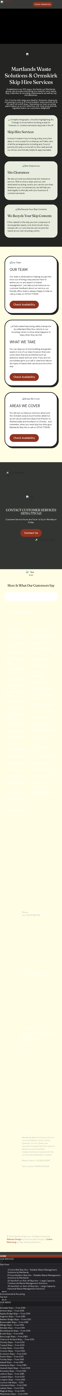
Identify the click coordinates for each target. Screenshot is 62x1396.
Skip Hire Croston (16, 743)
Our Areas (5, 1302)
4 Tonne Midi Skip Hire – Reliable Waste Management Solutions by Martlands (32, 1271)
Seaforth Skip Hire (42, 717)
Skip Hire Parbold (42, 688)
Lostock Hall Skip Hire (42, 651)
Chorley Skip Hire (16, 724)
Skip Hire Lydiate (42, 659)
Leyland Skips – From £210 (12, 1377)
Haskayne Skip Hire (17, 776)
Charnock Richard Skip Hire (16, 716)
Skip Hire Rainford (42, 704)
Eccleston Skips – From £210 (13, 1354)
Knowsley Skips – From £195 (13, 1371)
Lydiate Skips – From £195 (12, 1388)
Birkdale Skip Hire (16, 685)
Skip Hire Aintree (16, 636)
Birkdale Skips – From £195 (12, 1328)
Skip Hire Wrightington (40, 784)
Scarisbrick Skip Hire (44, 730)
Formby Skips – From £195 (12, 1359)
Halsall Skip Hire (15, 769)
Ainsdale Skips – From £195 (12, 1308)
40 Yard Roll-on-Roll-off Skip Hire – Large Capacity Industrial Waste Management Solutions (31, 1287)
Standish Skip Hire (43, 763)
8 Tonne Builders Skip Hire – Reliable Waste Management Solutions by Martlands (34, 1276)
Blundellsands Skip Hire (17, 693)
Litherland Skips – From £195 (13, 1385)
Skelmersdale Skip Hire (43, 748)
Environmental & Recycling (12, 1294)
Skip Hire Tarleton (42, 769)
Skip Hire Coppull (16, 730)
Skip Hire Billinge (16, 678)
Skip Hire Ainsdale (16, 630)
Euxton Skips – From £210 (12, 1356)
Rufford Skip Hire (42, 711)
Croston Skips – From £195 (12, 1351)
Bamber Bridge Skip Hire (17, 661)
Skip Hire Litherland (43, 636)
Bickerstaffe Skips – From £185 (14, 1322)
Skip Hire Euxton (16, 756)
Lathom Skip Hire (16, 798)
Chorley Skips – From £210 (12, 1342)
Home (3, 1256)
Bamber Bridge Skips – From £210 (15, 1319)
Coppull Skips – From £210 (12, 1345)
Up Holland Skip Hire (44, 776)
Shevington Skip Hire (41, 738)
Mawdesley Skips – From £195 (14, 1394)
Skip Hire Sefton (41, 724)
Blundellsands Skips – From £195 (15, 1331)
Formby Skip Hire (16, 763)
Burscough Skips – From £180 (14, 1336)
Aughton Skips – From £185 (12, 1316)
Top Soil (3, 1297)
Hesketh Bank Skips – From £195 (15, 1368)
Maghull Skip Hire (42, 665)
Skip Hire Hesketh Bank (16, 784)
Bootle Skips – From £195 (11, 1333)
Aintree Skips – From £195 (12, 1311)
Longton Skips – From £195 (12, 1379)
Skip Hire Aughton (16, 652)
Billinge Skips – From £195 (12, 1325)
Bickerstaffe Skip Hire (16, 671)
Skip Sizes (4, 1264)
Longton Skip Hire (42, 642)
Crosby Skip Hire (16, 737)
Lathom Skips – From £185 (12, 1374)
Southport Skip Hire (43, 756)
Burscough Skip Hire (18, 708)
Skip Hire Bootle (15, 701)
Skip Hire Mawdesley (39, 674)
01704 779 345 (36, 912)
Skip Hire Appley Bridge (16, 644)
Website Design (14, 1239)
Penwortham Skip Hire (42, 696)
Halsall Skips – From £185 (11, 1362)
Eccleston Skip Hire (17, 750)
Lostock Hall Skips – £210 (12, 1382)
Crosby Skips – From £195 (12, 1348)
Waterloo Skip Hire (43, 792)
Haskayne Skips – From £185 (13, 1365)
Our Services (7, 1259)
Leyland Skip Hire (42, 630)
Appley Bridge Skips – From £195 (15, 1313)
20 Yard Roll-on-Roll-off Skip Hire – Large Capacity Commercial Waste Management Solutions (31, 1282)
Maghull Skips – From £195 (12, 1391)
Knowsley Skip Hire (17, 792)
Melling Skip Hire (42, 681)
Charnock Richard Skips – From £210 (17, 1339)
